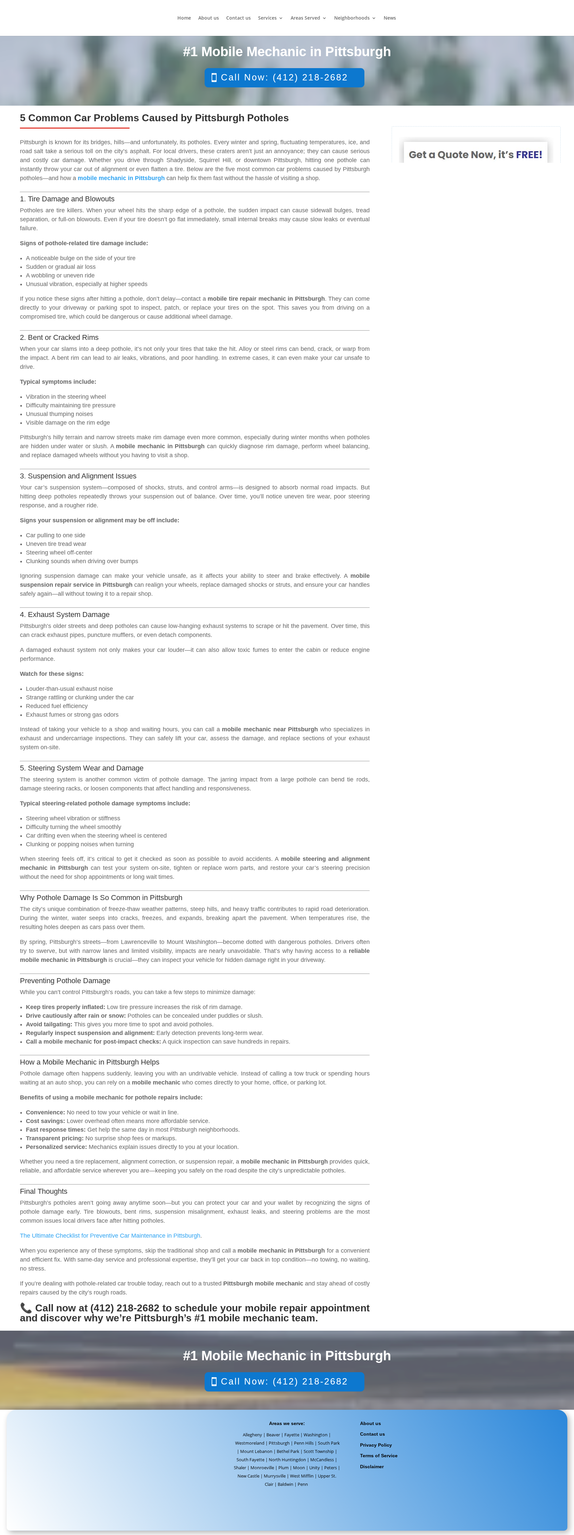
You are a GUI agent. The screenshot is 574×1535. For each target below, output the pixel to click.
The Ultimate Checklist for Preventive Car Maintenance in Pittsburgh (110, 1235)
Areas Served (305, 18)
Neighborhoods (352, 18)
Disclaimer (372, 1466)
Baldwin (285, 1484)
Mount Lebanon (256, 1451)
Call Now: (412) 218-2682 (284, 77)
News (390, 18)
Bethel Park (288, 1451)
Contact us (238, 18)
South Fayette (250, 1460)
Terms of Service (379, 1455)
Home (184, 18)
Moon (299, 1468)
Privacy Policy (376, 1445)
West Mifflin (302, 1476)
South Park (329, 1443)
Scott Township (319, 1451)
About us (208, 18)
